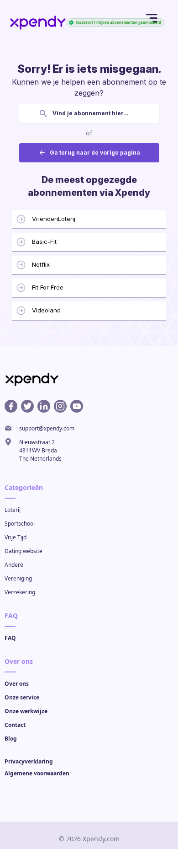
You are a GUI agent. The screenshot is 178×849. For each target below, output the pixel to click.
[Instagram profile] (60, 406)
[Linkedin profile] (43, 406)
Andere (14, 565)
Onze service (22, 697)
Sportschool (20, 523)
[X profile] (27, 406)
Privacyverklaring (29, 761)
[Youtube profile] (76, 406)
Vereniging (18, 578)
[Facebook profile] (11, 406)
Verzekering (20, 592)
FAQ (10, 638)
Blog (11, 738)
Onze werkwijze (26, 711)
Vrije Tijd (15, 537)
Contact (15, 725)
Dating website (23, 551)
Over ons (17, 684)
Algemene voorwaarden (37, 773)
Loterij (13, 510)
